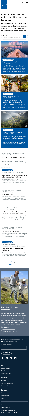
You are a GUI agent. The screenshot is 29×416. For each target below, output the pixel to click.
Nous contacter (5, 395)
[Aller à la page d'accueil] (4, 4)
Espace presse (5, 404)
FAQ (2, 398)
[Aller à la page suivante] (23, 262)
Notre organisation (6, 393)
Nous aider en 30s (6, 373)
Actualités (3, 380)
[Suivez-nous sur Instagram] (7, 358)
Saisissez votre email (6, 344)
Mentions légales (5, 407)
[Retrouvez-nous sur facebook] (2, 358)
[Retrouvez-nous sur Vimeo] (11, 358)
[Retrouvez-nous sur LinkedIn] (15, 358)
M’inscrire (6, 352)
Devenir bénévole (9, 331)
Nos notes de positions (7, 383)
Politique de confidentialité (8, 410)
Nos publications (5, 386)
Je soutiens (4, 371)
